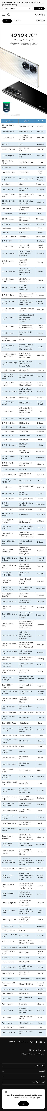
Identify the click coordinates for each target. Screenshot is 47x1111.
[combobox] (40, 21)
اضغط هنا (16, 1097)
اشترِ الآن (7, 21)
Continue (39, 8)
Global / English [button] (9, 8)
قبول (23, 1103)
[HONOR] (39, 1042)
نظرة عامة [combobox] (17, 20)
